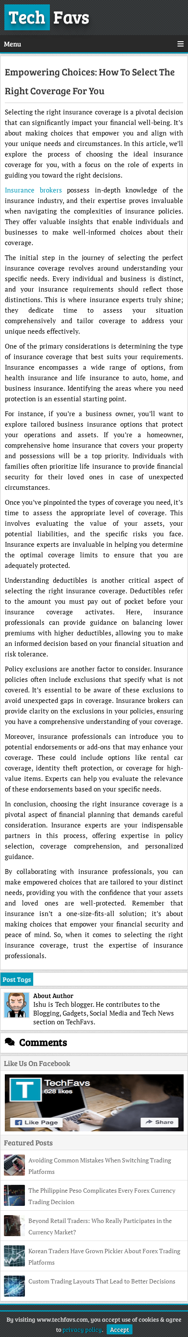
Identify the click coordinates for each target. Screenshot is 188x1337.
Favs (49, 16)
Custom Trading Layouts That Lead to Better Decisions (101, 1281)
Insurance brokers (33, 189)
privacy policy (82, 1329)
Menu (12, 43)
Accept (119, 1329)
